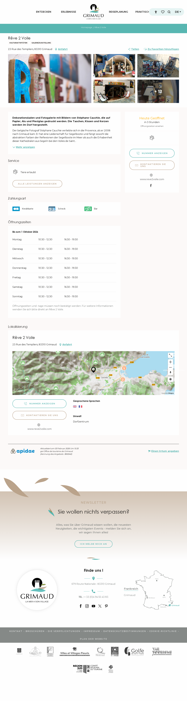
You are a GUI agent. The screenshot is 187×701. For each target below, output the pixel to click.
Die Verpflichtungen (64, 631)
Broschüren (35, 631)
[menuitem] (44, 12)
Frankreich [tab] (131, 589)
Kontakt (15, 631)
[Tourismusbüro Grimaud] (37, 590)
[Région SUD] (87, 669)
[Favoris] (163, 12)
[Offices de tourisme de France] (111, 669)
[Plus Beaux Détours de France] (50, 651)
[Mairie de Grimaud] (19, 651)
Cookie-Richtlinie (163, 631)
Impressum (92, 631)
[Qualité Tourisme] (100, 651)
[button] (169, 11)
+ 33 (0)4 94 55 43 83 (93, 596)
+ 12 (158, 91)
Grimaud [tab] (129, 595)
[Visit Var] (162, 651)
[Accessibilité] (156, 12)
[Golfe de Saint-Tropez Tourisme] (135, 651)
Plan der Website (93, 639)
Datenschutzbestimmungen (124, 631)
